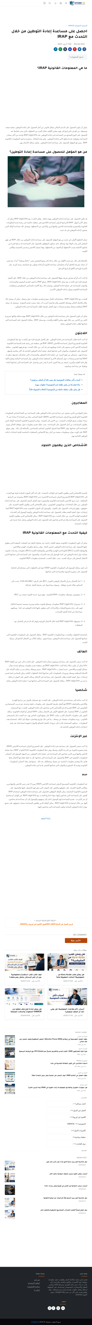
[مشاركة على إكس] (79, 49)
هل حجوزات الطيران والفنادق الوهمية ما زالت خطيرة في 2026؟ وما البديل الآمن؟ (57, 1087)
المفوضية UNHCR (81, 1061)
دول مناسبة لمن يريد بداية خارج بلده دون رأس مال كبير (66, 1162)
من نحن (37, 1279)
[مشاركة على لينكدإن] (70, 49)
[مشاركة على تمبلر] (65, 49)
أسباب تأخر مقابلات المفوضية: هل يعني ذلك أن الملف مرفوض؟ (55, 380)
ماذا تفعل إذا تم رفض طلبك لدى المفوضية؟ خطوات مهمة (57, 384)
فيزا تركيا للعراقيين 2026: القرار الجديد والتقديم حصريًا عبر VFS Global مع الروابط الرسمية (53, 1051)
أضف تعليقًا (75, 940)
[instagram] (60, 3)
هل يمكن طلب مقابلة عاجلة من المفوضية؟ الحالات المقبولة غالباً (54, 389)
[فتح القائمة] (44, 3)
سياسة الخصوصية (33, 1286)
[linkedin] (63, 1308)
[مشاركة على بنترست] (75, 49)
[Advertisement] (46, 15)
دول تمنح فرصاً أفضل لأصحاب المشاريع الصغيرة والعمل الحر (64, 1210)
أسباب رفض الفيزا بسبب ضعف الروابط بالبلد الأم (68, 1174)
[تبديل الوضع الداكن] (55, 3)
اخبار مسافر (83, 1085)
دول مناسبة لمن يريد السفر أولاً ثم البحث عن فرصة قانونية (65, 1198)
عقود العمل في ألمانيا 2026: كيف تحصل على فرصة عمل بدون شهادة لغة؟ (59, 1075)
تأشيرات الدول (82, 1049)
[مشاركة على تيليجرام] (56, 49)
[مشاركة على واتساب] (60, 49)
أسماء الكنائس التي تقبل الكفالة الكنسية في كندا (69, 1063)
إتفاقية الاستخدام (34, 1283)
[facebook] (66, 3)
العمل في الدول (82, 1036)
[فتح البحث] (49, 3)
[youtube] (58, 1308)
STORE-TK (35, 1322)
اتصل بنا (37, 1290)
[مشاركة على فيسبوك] (84, 49)
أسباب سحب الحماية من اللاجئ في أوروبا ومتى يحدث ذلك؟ (65, 1186)
